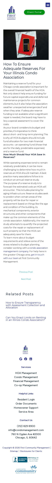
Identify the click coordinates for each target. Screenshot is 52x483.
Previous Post (26, 272)
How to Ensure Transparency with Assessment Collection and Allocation (25, 305)
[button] (48, 5)
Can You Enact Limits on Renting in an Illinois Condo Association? (26, 318)
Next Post (26, 279)
